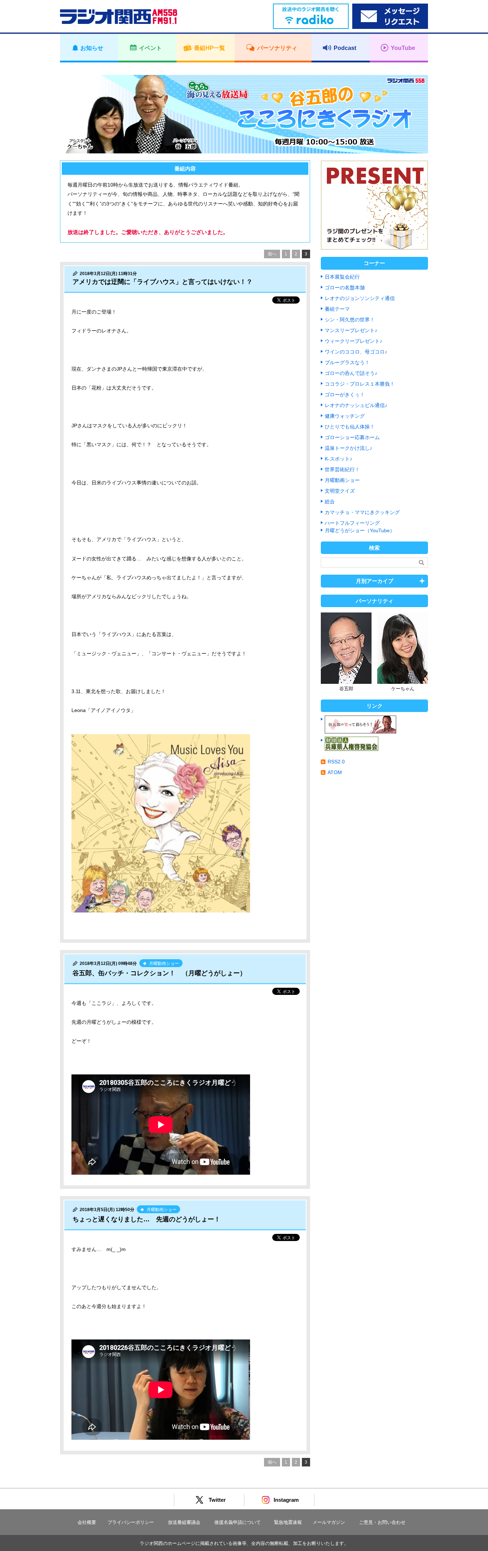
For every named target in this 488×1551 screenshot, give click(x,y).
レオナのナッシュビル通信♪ (356, 405)
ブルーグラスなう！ (347, 362)
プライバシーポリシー (131, 1522)
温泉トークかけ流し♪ (348, 448)
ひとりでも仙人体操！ (350, 426)
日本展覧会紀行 (342, 277)
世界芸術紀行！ (342, 469)
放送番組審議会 (184, 1522)
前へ (272, 253)
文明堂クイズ (340, 491)
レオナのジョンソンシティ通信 (360, 298)
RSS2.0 (336, 761)
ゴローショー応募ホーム (352, 437)
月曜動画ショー (342, 480)
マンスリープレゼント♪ (351, 330)
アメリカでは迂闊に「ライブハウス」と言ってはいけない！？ (163, 281)
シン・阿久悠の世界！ (350, 319)
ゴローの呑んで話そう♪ (351, 373)
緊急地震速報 (288, 1522)
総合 (330, 501)
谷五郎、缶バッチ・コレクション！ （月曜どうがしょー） (159, 973)
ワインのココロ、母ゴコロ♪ (356, 352)
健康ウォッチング (345, 416)
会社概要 (87, 1522)
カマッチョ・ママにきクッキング (362, 512)
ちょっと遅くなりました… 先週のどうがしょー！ (146, 1219)
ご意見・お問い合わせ (382, 1522)
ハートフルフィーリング (352, 523)
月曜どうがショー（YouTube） (360, 530)
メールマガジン (329, 1522)
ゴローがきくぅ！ (345, 394)
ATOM (335, 772)
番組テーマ (337, 309)
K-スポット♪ (338, 459)
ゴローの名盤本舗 (345, 287)
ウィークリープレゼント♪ (353, 341)
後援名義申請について (237, 1522)
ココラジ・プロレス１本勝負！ (360, 384)
